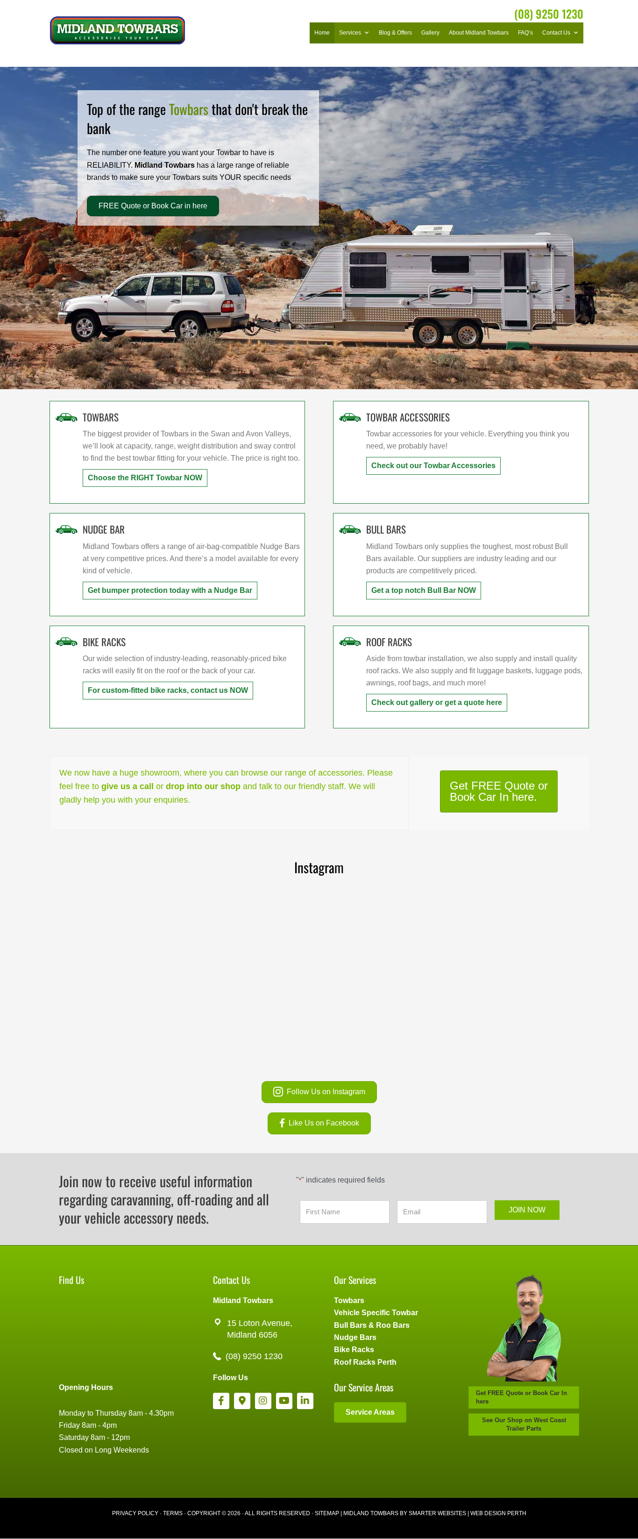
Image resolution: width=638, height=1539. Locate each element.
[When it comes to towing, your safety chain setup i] (516, 938)
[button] (145, 478)
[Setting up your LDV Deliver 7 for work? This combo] (253, 1014)
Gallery (430, 32)
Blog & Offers (395, 32)
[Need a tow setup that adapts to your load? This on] (384, 938)
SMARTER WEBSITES (437, 1513)
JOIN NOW (527, 1210)
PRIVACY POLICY (135, 1513)
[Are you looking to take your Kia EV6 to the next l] (122, 938)
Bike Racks (354, 1350)
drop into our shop (203, 786)
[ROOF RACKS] (350, 641)
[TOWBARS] (66, 416)
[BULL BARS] (350, 529)
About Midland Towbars (479, 32)
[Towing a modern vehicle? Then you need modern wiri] (384, 1014)
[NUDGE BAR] (66, 529)
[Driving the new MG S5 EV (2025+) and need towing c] (516, 1014)
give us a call (127, 786)
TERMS (173, 1513)
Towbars (349, 1300)
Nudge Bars (355, 1337)
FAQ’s (525, 32)
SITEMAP (327, 1513)
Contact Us (556, 32)
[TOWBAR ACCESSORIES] (350, 416)
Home (322, 32)
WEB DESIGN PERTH (498, 1513)
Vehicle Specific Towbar (376, 1313)
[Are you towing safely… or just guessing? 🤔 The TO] (122, 1014)
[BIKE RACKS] (66, 641)
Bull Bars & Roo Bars (372, 1325)
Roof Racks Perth (365, 1362)
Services (350, 32)
